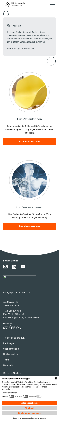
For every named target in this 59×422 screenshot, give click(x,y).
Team (6, 359)
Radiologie (8, 343)
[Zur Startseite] (15, 4)
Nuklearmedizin (10, 354)
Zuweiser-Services (29, 226)
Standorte (8, 365)
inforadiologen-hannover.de (24, 317)
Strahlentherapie (11, 349)
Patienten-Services (29, 141)
